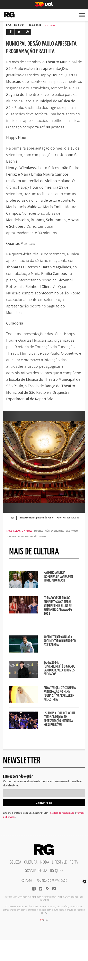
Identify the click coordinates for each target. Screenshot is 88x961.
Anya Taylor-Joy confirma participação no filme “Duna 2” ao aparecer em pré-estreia (60, 693)
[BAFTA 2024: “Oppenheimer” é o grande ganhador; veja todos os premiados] (23, 676)
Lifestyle (59, 862)
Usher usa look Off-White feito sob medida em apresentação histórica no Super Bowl (59, 719)
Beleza (15, 862)
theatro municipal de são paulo (26, 536)
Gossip (30, 871)
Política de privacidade (52, 880)
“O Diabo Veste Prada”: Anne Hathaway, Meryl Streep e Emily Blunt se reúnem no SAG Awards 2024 (58, 606)
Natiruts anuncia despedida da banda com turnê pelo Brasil (58, 576)
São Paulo (72, 530)
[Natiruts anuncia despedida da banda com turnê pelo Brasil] (23, 587)
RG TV (74, 862)
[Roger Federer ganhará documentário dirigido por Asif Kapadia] (23, 651)
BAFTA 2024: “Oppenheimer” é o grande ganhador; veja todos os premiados (59, 668)
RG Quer (56, 871)
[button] (77, 462)
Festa (42, 871)
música (38, 530)
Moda (44, 862)
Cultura (50, 25)
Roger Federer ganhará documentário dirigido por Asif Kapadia (60, 641)
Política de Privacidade (62, 812)
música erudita (54, 530)
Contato (26, 880)
